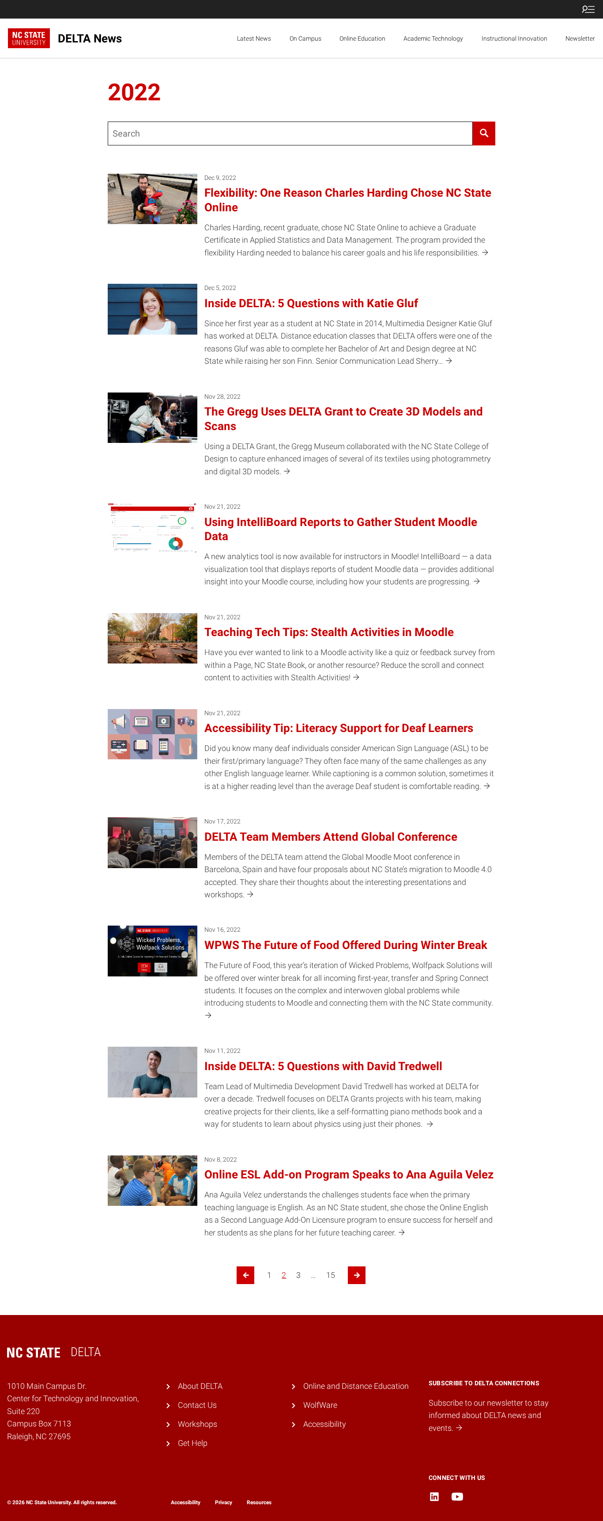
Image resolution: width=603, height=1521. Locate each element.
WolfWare (320, 1405)
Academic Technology (433, 38)
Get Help (192, 1443)
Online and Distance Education (356, 1386)
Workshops (197, 1424)
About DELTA (200, 1386)
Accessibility (324, 1424)
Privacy (223, 1502)
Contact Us (197, 1405)
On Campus (305, 38)
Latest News (254, 38)
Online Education (362, 38)
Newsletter (580, 38)
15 (330, 1275)
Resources (259, 1502)
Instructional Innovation (514, 38)
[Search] (484, 133)
